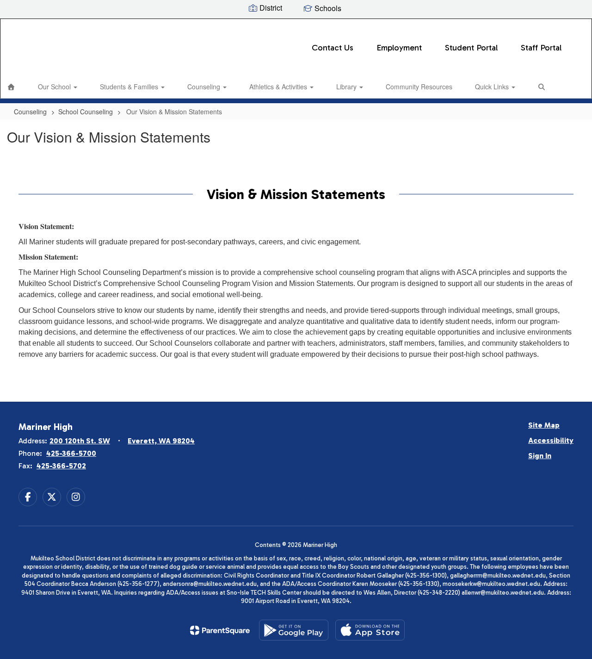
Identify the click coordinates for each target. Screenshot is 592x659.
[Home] (11, 86)
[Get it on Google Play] (293, 630)
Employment (399, 48)
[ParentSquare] (220, 630)
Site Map (544, 425)
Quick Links (493, 86)
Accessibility (551, 440)
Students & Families (130, 86)
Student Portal (471, 48)
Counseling (204, 86)
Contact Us (332, 48)
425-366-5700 (71, 453)
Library (347, 86)
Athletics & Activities (279, 86)
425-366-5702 (61, 465)
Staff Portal (541, 48)
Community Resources (419, 86)
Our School (55, 86)
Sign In (539, 455)
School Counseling (85, 111)
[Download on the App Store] (370, 630)
